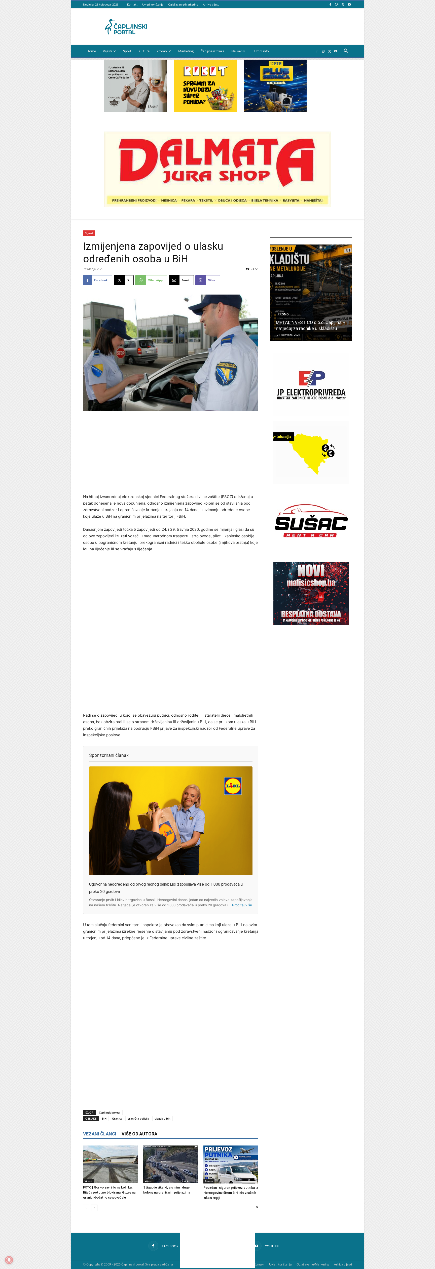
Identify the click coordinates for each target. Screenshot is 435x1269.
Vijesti (107, 51)
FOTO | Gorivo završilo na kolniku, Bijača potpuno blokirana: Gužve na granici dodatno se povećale (109, 1192)
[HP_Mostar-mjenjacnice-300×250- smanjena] (311, 482)
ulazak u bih (162, 1118)
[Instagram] (336, 4)
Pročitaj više (242, 905)
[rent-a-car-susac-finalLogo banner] (311, 550)
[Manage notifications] (9, 1260)
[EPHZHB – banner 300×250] (311, 415)
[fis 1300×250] (275, 86)
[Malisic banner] (311, 623)
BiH (104, 1118)
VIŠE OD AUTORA (139, 1133)
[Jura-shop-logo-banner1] (217, 205)
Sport (127, 51)
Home (91, 51)
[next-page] (94, 1208)
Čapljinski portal (109, 1112)
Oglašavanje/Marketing (183, 4)
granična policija (138, 1118)
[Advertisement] (170, 453)
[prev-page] (86, 1208)
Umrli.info (261, 51)
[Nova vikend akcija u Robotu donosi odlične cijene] (311, 292)
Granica (117, 1118)
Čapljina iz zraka (212, 51)
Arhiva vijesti (211, 4)
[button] (346, 51)
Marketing (186, 51)
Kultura (144, 51)
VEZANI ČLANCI (99, 1133)
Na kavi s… (239, 51)
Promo (162, 51)
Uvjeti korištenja (152, 4)
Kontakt (132, 4)
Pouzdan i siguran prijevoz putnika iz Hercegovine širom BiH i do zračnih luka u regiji (230, 1193)
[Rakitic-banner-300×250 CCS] (135, 110)
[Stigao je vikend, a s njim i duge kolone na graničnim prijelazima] (170, 1164)
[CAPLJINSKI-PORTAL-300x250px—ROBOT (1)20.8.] (205, 110)
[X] (343, 4)
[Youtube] (349, 4)
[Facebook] (330, 4)
